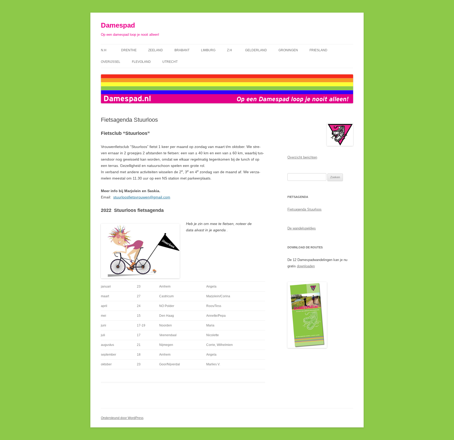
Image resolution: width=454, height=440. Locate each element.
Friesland (318, 50)
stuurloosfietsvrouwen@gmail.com (141, 197)
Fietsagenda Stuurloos (304, 209)
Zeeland (155, 50)
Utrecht (170, 62)
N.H (105, 50)
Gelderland (256, 50)
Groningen (288, 50)
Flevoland (141, 62)
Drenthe (129, 50)
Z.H (230, 50)
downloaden (306, 266)
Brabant (181, 50)
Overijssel (110, 62)
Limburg (208, 50)
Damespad (118, 25)
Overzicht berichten (302, 157)
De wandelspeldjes (301, 228)
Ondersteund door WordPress (122, 418)
